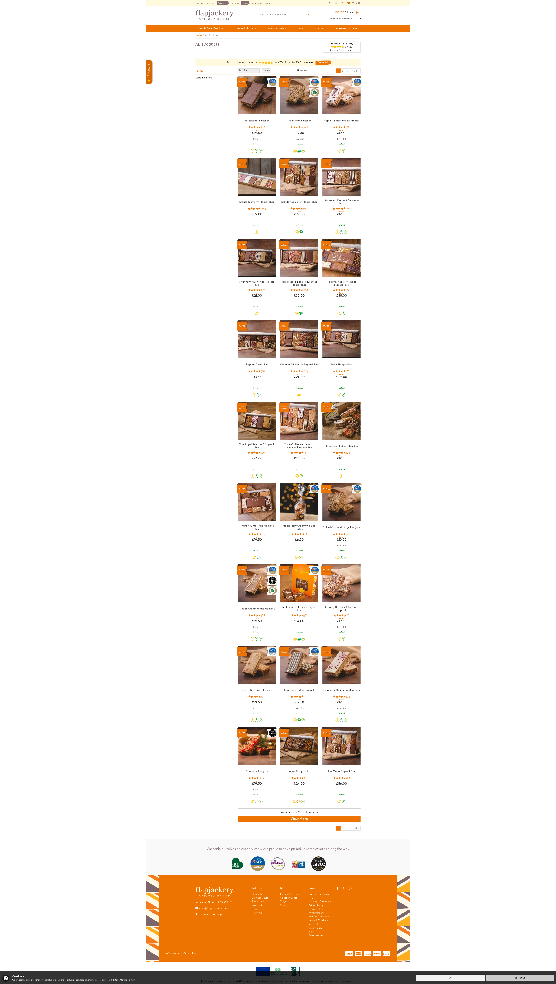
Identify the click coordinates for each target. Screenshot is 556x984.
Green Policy (315, 928)
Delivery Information (319, 902)
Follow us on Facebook (329, 2)
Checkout (357, 13)
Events (312, 932)
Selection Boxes (288, 898)
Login (267, 3)
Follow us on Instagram (342, 2)
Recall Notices (316, 935)
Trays (283, 902)
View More (299, 819)
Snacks (284, 905)
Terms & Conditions (319, 920)
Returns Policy (315, 905)
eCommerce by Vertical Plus (181, 953)
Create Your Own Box (210, 28)
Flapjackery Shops (318, 894)
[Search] (308, 14)
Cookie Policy (315, 909)
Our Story (222, 3)
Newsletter (314, 924)
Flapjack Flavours (289, 894)
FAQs (311, 898)
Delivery (211, 3)
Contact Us (257, 3)
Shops (245, 3)
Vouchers (200, 3)
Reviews (235, 3)
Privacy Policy (316, 913)
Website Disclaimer (318, 917)
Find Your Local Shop (210, 914)
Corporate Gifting (346, 28)
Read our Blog (336, 2)
